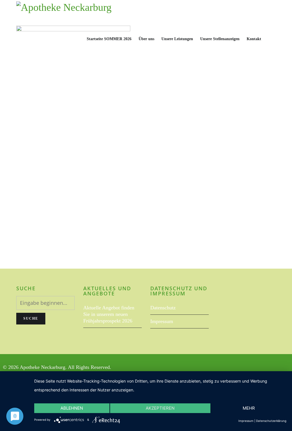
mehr (249, 408)
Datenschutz (163, 308)
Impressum (161, 321)
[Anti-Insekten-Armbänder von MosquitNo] (146, 83)
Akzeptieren (160, 408)
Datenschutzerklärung (271, 420)
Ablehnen (71, 408)
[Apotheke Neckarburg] (63, 12)
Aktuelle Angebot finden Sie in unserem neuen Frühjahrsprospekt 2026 (108, 314)
